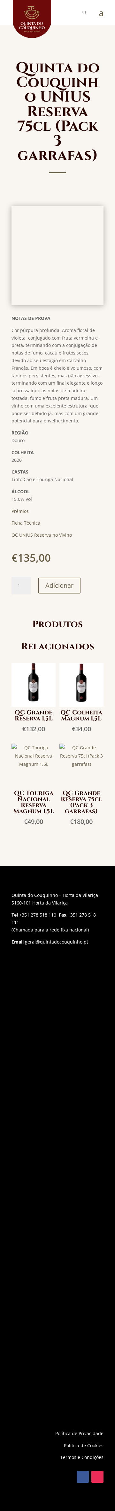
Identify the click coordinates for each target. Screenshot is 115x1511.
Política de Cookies (83, 1445)
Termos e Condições (81, 1457)
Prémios (21, 511)
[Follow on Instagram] (97, 1477)
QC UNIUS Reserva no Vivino (42, 535)
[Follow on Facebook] (83, 1477)
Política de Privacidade (79, 1433)
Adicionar (59, 585)
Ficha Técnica (26, 523)
